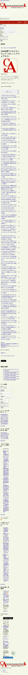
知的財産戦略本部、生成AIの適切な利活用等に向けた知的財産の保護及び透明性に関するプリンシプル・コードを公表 (6, 473)
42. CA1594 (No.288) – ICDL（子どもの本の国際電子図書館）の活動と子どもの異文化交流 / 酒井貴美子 (8, 296)
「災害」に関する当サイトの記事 (6, 592)
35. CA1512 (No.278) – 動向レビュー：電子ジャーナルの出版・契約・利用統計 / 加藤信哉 (8, 263)
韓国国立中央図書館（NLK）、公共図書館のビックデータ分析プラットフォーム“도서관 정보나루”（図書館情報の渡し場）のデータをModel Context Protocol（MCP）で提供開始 (6, 459)
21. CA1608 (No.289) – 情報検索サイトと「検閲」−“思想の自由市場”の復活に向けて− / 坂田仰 (8, 192)
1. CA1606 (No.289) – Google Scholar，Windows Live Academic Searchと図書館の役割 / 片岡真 (9, 97)
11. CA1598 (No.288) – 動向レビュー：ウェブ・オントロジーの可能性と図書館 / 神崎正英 (8, 142)
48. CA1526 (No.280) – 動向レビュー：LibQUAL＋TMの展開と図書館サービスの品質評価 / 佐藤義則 (8, 327)
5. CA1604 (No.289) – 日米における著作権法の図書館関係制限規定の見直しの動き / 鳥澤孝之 (8, 113)
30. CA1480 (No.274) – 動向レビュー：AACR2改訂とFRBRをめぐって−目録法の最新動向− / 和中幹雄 (8, 237)
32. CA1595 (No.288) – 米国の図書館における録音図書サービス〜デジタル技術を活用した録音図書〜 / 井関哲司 (8, 248)
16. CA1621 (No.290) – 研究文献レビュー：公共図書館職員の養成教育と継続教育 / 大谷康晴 (8, 163)
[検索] (1, 389)
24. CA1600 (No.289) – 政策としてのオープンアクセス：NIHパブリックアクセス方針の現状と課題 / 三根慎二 (8, 206)
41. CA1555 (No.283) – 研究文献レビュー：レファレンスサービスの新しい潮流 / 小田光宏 (8, 291)
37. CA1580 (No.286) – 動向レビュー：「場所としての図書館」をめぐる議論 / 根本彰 (8, 272)
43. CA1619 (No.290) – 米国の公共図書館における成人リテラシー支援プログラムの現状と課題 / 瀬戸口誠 (8, 301)
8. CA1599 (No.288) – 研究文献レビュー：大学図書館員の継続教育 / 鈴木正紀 (8, 130)
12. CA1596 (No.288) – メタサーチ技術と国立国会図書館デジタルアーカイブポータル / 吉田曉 (8, 147)
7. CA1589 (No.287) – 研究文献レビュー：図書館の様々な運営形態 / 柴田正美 (8, 125)
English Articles (25, 22)
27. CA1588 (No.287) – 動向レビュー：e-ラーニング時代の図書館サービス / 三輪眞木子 (8, 222)
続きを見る (3, 425)
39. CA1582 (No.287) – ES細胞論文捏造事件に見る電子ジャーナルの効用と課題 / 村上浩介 (8, 282)
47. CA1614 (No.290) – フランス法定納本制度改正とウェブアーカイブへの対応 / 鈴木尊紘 (8, 322)
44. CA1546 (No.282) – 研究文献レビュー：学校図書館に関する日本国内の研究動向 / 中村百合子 (8, 306)
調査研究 (19, 22)
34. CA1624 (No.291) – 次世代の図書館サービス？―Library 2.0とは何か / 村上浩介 (8, 258)
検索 (1, 40)
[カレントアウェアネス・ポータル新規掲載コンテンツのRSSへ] (8, 624)
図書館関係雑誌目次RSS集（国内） (6, 627)
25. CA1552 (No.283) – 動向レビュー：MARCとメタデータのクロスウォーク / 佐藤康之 (8, 211)
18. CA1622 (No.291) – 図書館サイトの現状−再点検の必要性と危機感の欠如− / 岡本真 (8, 175)
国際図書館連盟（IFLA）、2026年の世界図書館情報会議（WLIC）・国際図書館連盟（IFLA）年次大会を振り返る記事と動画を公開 (6, 484)
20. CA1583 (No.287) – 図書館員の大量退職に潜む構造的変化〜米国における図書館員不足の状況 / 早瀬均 (8, 187)
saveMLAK (5, 611)
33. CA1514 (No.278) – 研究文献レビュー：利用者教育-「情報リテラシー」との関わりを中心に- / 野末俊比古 (8, 253)
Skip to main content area (4, 0)
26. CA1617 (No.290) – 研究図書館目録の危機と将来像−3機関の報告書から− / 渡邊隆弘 (8, 216)
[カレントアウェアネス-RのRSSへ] (1, 519)
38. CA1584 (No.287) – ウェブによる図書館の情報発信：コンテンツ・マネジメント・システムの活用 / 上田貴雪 (8, 277)
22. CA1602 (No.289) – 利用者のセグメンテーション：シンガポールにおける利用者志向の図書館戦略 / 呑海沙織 (8, 197)
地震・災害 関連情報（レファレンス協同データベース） (6, 602)
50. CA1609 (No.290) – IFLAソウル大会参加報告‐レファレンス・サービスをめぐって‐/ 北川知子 (8, 338)
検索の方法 (5, 641)
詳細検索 (2, 28)
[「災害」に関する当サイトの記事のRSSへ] (7, 593)
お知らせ (2, 342)
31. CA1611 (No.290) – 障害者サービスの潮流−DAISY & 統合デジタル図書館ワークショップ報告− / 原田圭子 (8, 242)
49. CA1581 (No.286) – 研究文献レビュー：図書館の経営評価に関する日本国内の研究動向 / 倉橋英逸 (8, 332)
